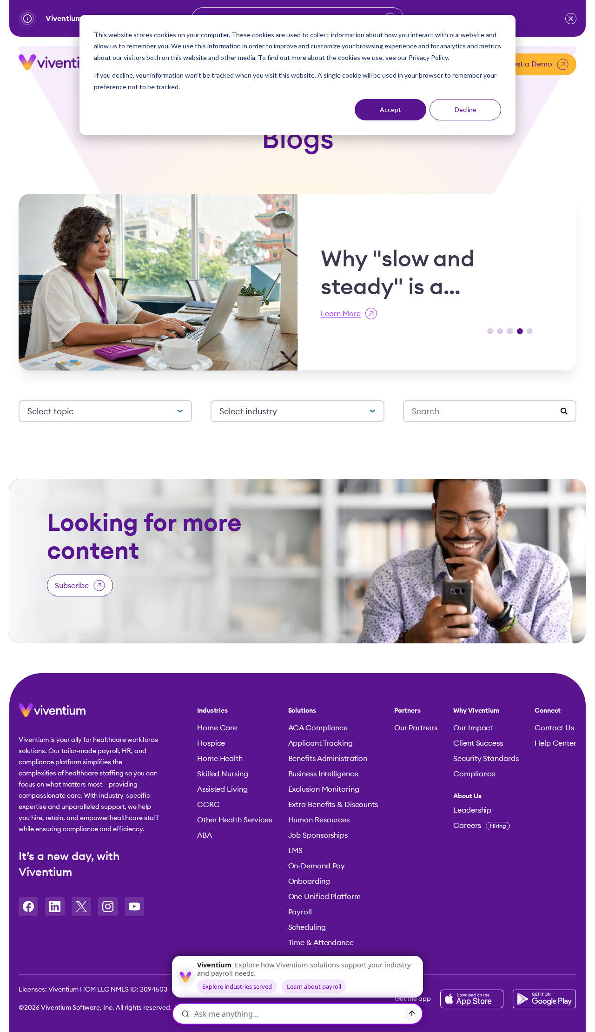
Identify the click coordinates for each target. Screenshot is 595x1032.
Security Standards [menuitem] (485, 758)
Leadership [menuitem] (472, 810)
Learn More (341, 314)
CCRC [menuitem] (208, 804)
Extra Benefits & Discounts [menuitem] (333, 804)
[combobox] (486, 411)
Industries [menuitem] (212, 711)
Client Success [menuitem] (478, 743)
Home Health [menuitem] (220, 758)
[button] (570, 18)
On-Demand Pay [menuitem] (316, 866)
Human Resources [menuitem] (319, 820)
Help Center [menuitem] (555, 743)
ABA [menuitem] (204, 835)
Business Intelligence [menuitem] (323, 774)
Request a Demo (523, 64)
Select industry (248, 411)
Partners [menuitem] (407, 711)
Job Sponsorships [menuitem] (318, 835)
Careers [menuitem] (479, 825)
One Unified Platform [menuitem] (324, 896)
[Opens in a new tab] (28, 906)
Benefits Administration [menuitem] (328, 758)
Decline (465, 109)
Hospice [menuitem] (211, 743)
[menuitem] (485, 796)
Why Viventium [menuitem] (476, 711)
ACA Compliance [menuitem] (318, 728)
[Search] (564, 411)
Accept (390, 109)
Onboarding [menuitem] (309, 881)
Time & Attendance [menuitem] (321, 942)
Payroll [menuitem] (300, 912)
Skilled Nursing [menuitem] (222, 774)
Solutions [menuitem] (302, 711)
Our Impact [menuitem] (473, 728)
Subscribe (72, 585)
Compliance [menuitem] (474, 774)
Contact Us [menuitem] (554, 728)
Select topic (50, 411)
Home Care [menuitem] (217, 728)
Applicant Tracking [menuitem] (320, 743)
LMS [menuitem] (295, 850)
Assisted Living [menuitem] (222, 789)
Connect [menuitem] (548, 711)
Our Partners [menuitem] (415, 728)
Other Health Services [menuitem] (234, 820)
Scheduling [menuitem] (307, 927)
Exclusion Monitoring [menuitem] (323, 789)
